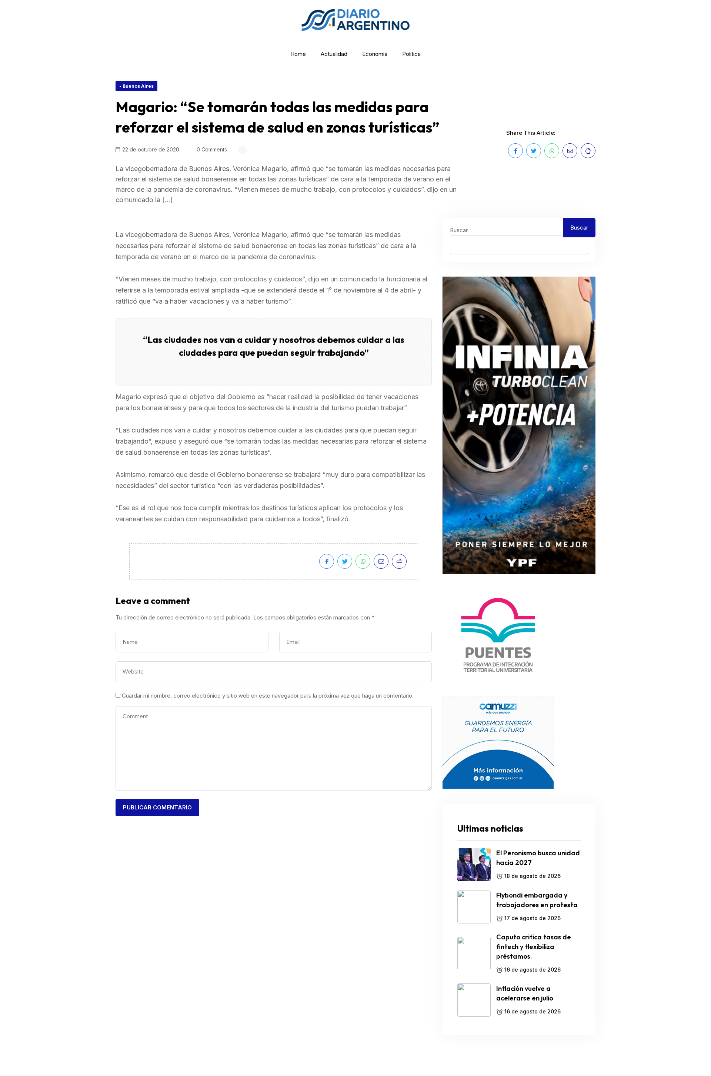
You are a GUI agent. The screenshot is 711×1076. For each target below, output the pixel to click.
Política (411, 53)
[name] (515, 150)
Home (298, 53)
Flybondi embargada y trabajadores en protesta (537, 900)
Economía (374, 53)
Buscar (459, 230)
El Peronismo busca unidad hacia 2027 (538, 858)
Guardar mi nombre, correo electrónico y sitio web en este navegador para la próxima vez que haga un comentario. (268, 695)
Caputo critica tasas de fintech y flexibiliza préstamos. (533, 946)
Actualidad (334, 53)
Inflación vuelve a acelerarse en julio (524, 993)
